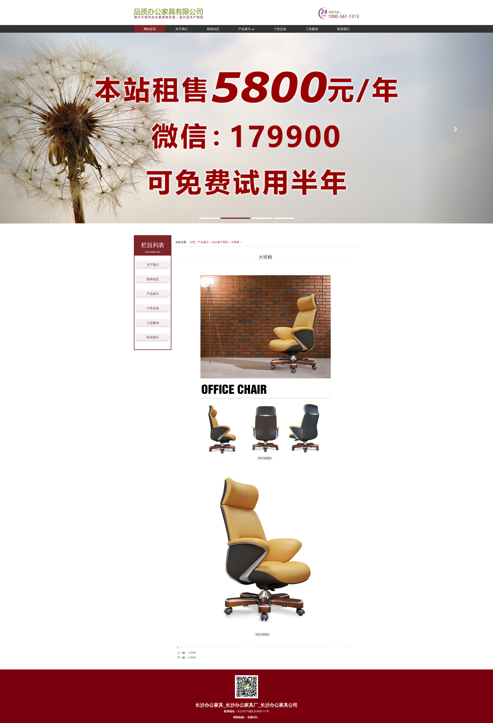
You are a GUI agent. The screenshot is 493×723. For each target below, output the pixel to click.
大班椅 (235, 242)
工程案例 (312, 29)
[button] (37, 128)
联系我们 (343, 29)
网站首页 (150, 29)
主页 (192, 242)
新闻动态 (213, 29)
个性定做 (280, 29)
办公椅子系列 (220, 242)
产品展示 (245, 29)
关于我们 (181, 29)
